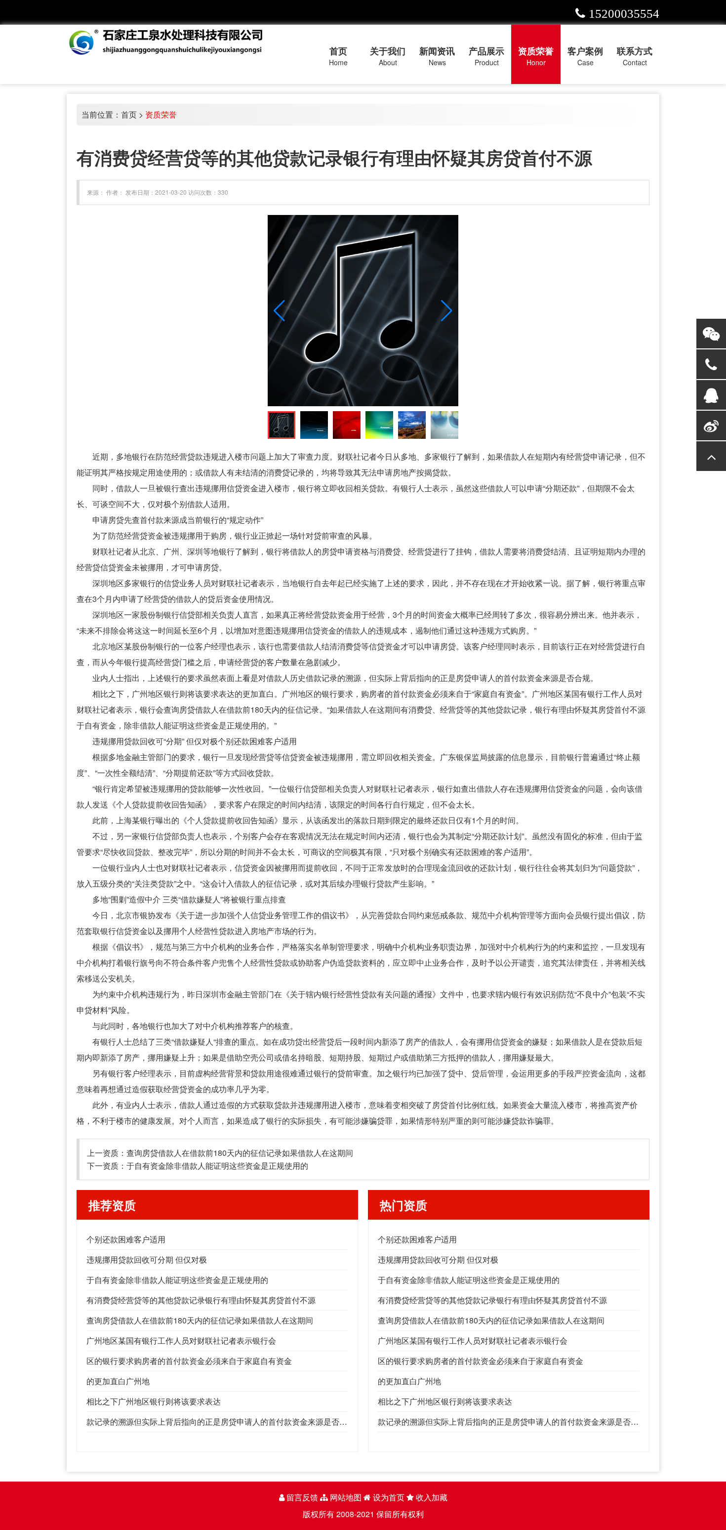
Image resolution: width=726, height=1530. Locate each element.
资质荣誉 (161, 114)
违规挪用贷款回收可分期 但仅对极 (146, 1259)
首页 (129, 114)
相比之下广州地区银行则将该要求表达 (153, 1401)
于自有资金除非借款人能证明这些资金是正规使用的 (217, 1165)
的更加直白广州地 (118, 1381)
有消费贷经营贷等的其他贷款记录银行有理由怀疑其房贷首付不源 (201, 1300)
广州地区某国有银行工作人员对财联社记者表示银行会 (181, 1340)
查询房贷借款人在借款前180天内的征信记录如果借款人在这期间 (239, 1152)
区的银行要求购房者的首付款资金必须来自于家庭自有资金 (189, 1360)
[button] (446, 311)
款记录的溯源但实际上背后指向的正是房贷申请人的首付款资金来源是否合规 (220, 1421)
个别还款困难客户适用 (125, 1239)
